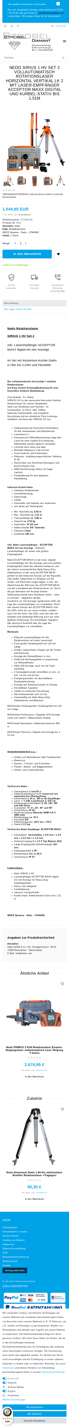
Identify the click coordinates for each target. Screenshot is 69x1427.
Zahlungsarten (10, 1227)
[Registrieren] (12, 26)
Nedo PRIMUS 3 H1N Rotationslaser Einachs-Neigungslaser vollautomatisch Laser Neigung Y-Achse (34, 1050)
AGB (5, 1253)
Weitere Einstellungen (14, 1400)
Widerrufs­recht (10, 1261)
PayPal (11, 1391)
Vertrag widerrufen (15, 1270)
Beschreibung (11, 303)
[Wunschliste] (17, 26)
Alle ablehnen (34, 1413)
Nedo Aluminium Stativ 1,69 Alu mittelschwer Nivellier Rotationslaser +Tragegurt (34, 1174)
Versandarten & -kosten (15, 1232)
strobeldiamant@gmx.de (51, 13)
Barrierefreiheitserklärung (16, 1257)
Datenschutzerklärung (25, 1281)
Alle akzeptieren (34, 1407)
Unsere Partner (10, 1236)
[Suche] (63, 58)
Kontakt (7, 1265)
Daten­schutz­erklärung (14, 1248)
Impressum (8, 1244)
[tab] (34, 303)
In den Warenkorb (27, 254)
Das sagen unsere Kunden (18, 309)
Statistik (12, 1383)
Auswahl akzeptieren (35, 1420)
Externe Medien (16, 1387)
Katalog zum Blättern (14, 1240)
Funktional (13, 1395)
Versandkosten (24, 215)
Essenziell (13, 1378)
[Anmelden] (5, 26)
